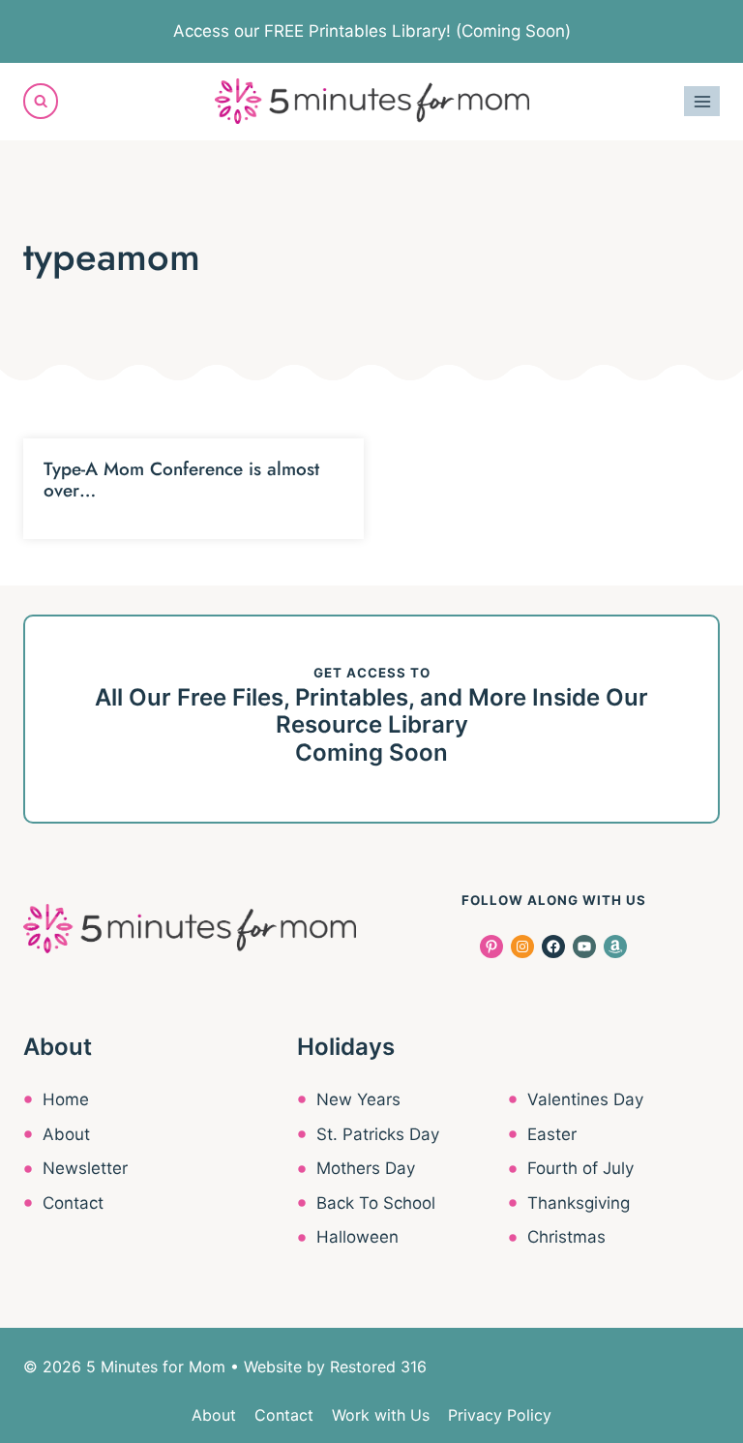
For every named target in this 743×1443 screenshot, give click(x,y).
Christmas (566, 1237)
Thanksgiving (578, 1203)
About (66, 1134)
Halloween (357, 1237)
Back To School (375, 1203)
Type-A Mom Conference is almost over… (181, 480)
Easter (552, 1134)
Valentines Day (585, 1099)
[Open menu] (702, 101)
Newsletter (85, 1168)
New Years (358, 1099)
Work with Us (381, 1415)
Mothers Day (365, 1168)
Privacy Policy (499, 1415)
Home (66, 1099)
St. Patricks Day (377, 1134)
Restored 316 (378, 1366)
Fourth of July (580, 1168)
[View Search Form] (40, 100)
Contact (73, 1203)
